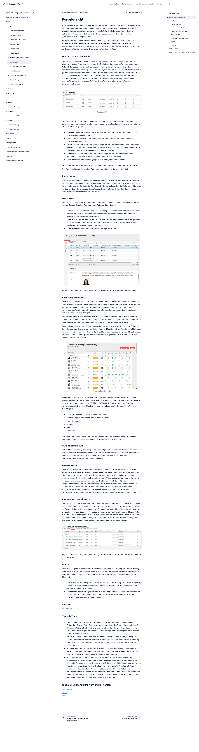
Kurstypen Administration (17, 31)
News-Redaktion (176, 35)
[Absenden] (169, 4)
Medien (10, 89)
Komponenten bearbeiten (19, 66)
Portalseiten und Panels (13, 147)
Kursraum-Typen (15, 44)
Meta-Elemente (10, 134)
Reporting (8, 138)
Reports (173, 42)
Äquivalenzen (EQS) (13, 116)
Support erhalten (114, 4)
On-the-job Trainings (14, 107)
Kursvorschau (67, 609)
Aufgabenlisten (14, 48)
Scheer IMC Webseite (127, 4)
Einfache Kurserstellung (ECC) (18, 75)
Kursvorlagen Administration (18, 40)
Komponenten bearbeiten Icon (179, 38)
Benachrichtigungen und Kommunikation (18, 152)
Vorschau (173, 45)
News (64, 695)
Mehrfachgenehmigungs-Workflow (20, 57)
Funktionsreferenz (72, 12)
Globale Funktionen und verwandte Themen (182, 52)
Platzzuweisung (14, 53)
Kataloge (10, 111)
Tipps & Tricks (173, 48)
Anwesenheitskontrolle (177, 28)
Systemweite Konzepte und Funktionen (17, 13)
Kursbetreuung (16, 71)
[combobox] (181, 4)
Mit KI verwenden (133, 12)
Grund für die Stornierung (179, 31)
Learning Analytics (11, 143)
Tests (9, 98)
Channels (10, 120)
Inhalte (8, 22)
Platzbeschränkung (13, 125)
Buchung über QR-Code (16, 84)
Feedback (10, 102)
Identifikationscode (13, 129)
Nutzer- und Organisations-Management (17, 17)
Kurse (9, 26)
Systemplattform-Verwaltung (14, 161)
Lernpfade (11, 93)
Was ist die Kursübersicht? (177, 17)
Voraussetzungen (15, 80)
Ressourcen (9, 156)
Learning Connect (141, 4)
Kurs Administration (15, 35)
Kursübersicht (14, 62)
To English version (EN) (155, 4)
